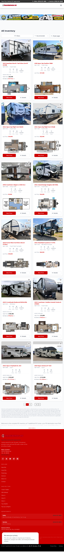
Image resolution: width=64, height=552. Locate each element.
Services (3, 476)
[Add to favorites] (29, 41)
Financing (3, 473)
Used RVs (3, 470)
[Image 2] (14, 60)
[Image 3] (16, 60)
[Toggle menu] (61, 5)
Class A (3, 495)
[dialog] (20, 541)
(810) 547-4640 (57, 515)
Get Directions (4, 455)
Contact (3, 481)
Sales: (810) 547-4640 (40, 1)
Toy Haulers (4, 504)
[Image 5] (20, 60)
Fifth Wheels (4, 492)
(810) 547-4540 (57, 522)
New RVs (3, 467)
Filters (18, 36)
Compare (27, 43)
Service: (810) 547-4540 (56, 1)
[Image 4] (18, 60)
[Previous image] (3, 50)
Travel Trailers (5, 489)
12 (36, 404)
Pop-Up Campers (6, 506)
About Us (3, 479)
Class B (3, 498)
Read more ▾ (32, 428)
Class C (3, 501)
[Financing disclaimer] (14, 78)
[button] (16, 88)
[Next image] (30, 50)
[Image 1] (12, 60)
